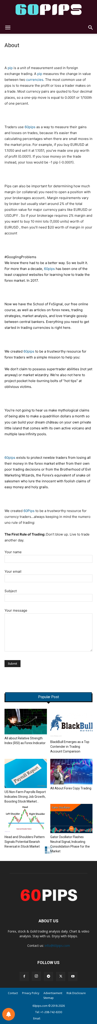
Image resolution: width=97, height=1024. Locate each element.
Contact (13, 993)
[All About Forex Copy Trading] (71, 771)
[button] (7, 28)
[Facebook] (24, 976)
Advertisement (53, 993)
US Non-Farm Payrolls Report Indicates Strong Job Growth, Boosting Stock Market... (25, 796)
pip (10, 68)
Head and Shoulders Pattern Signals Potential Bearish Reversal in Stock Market (25, 841)
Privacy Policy (30, 993)
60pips (30, 127)
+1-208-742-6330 (51, 1012)
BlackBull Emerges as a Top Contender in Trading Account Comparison (69, 746)
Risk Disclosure (76, 993)
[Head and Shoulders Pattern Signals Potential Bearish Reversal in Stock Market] (26, 818)
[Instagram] (36, 976)
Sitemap (48, 998)
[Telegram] (48, 976)
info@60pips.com (57, 945)
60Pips (29, 511)
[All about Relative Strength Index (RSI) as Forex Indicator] (26, 721)
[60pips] (48, 11)
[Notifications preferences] (8, 1014)
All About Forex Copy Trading (70, 788)
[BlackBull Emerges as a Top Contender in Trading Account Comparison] (71, 723)
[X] (60, 976)
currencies (34, 79)
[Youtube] (72, 976)
